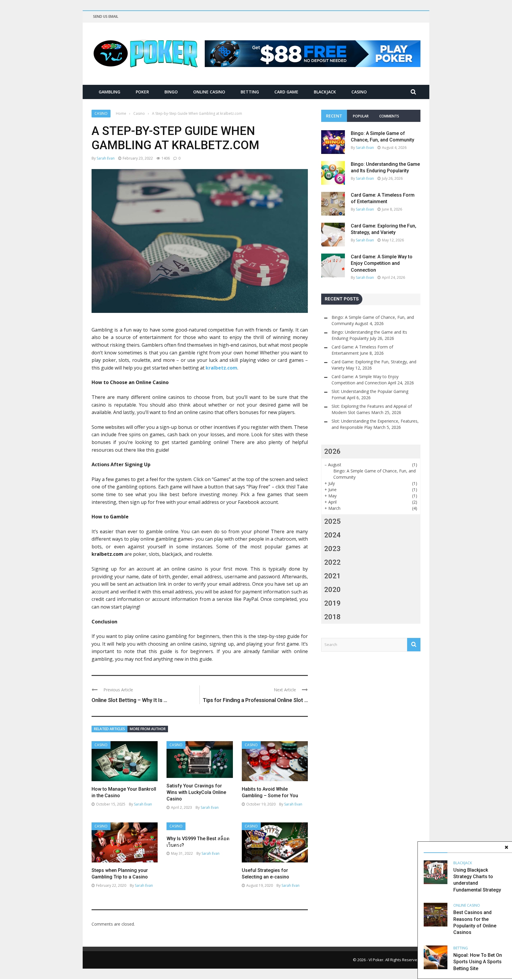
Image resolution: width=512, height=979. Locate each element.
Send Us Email (105, 16)
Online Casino (209, 92)
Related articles (109, 728)
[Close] (506, 847)
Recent (334, 116)
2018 (332, 617)
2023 (332, 549)
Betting (250, 92)
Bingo (171, 92)
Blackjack (325, 92)
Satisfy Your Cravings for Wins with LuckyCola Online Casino (196, 792)
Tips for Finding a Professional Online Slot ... (255, 700)
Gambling (109, 92)
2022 (332, 562)
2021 (332, 576)
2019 (332, 603)
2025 (332, 521)
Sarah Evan (106, 158)
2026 (332, 451)
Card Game (286, 92)
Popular (361, 116)
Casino (359, 92)
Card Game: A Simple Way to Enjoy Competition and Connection (381, 263)
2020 (332, 589)
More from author (148, 728)
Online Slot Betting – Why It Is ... (129, 700)
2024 (332, 535)
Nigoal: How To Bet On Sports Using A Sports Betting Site (477, 961)
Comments (389, 116)
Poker (142, 92)
